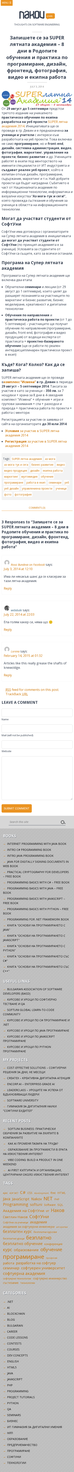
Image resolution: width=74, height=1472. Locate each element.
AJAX (5, 1193)
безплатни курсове (45, 1232)
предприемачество (22, 1445)
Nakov (36, 1198)
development (41, 1193)
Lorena (15, 651)
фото (7, 494)
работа (8, 1263)
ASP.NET (13, 1193)
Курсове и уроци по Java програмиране (38, 1030)
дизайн (34, 470)
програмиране (13, 482)
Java (6, 1198)
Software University (22, 1100)
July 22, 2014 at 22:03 (19, 614)
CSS (29, 1193)
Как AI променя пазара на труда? (33, 1143)
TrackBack (17, 694)
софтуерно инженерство (50, 1278)
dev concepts (17, 1355)
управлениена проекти (37, 488)
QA (9, 1409)
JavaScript (20, 1198)
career (12, 1331)
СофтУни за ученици (15, 1222)
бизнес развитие (42, 464)
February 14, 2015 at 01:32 (23, 655)
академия (38, 1222)
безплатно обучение (23, 1243)
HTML (61, 1193)
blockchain (16, 1313)
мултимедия (29, 476)
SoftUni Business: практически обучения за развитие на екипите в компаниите (31, 1133)
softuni (36, 1204)
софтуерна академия (24, 1273)
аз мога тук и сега (16, 464)
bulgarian (15, 1325)
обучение (47, 476)
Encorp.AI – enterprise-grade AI (31, 1084)
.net (10, 1302)
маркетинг (11, 476)
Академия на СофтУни (23, 1210)
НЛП (10, 1433)
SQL (60, 1205)
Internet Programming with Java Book (36, 844)
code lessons (17, 1337)
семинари (55, 482)
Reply (8, 588)
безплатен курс (17, 1231)
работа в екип (35, 482)
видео (61, 464)
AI (8, 1307)
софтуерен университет (43, 1267)
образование (26, 1249)
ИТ (47, 1211)
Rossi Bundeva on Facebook (28, 565)
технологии (27, 1283)
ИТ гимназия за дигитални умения (34, 1427)
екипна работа (53, 470)
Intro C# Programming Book (29, 850)
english (13, 1361)
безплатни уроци (13, 1238)
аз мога (50, 459)
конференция (53, 1244)
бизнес (12, 1421)
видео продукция (15, 470)
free (53, 1193)
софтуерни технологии (17, 1278)
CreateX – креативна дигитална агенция (38, 1078)
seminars (14, 1415)
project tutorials (21, 1397)
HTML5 (12, 1367)
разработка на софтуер (36, 1263)
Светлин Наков (15, 1217)
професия (51, 1257)
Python (13, 1403)
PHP (56, 1199)
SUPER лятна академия (27, 459)
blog (11, 1319)
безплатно (39, 1237)
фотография (23, 494)
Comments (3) (37, 507)
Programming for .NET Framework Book (38, 919)
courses (13, 1349)
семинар (11, 1267)
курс (7, 1249)
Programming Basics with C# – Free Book (38, 882)
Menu (6, 2)
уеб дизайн (11, 488)
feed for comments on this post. (32, 689)
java (10, 1373)
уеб (67, 482)
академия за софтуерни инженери (28, 1227)
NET (48, 1198)
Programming (15, 1204)
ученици (61, 488)
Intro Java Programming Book (30, 856)
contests (14, 1343)
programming (17, 1391)
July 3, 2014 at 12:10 (18, 569)
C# (23, 1192)
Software (50, 1205)
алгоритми (62, 1227)
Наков (57, 1210)
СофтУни (39, 1216)
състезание (11, 1283)
